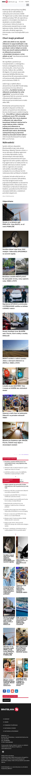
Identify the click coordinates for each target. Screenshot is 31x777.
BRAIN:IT (10, 768)
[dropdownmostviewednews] (15, 477)
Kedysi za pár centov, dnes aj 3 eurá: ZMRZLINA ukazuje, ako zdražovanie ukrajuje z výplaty (16, 524)
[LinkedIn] (16, 691)
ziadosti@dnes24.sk (6, 748)
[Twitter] (8, 691)
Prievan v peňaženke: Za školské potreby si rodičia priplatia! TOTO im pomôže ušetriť (15, 529)
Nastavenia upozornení (11, 731)
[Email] (12, 691)
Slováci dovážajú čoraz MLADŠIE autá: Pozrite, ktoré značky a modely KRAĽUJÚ (16, 500)
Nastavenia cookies (10, 728)
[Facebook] (4, 691)
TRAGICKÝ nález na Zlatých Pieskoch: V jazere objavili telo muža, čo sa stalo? (16, 468)
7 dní (21, 480)
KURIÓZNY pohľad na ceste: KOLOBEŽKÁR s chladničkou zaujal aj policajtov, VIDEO (16, 472)
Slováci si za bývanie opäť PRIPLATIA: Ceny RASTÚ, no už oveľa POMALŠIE (15, 514)
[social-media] (2, 752)
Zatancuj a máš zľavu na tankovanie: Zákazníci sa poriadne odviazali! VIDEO (16, 491)
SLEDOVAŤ (6, 700)
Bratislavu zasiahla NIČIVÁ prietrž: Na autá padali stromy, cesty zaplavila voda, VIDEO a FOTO (16, 463)
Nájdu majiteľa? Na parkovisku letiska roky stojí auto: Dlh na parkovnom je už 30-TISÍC (16, 486)
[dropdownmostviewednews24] (15, 534)
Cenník (6, 722)
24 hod (21, 481)
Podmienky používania (11, 725)
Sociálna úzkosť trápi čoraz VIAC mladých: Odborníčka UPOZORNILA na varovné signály (16, 510)
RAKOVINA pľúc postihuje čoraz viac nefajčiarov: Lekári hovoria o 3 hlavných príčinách (15, 505)
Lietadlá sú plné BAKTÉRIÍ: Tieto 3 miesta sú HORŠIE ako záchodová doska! (16, 495)
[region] (16, 2)
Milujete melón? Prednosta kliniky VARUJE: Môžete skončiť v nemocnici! (15, 519)
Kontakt (6, 719)
